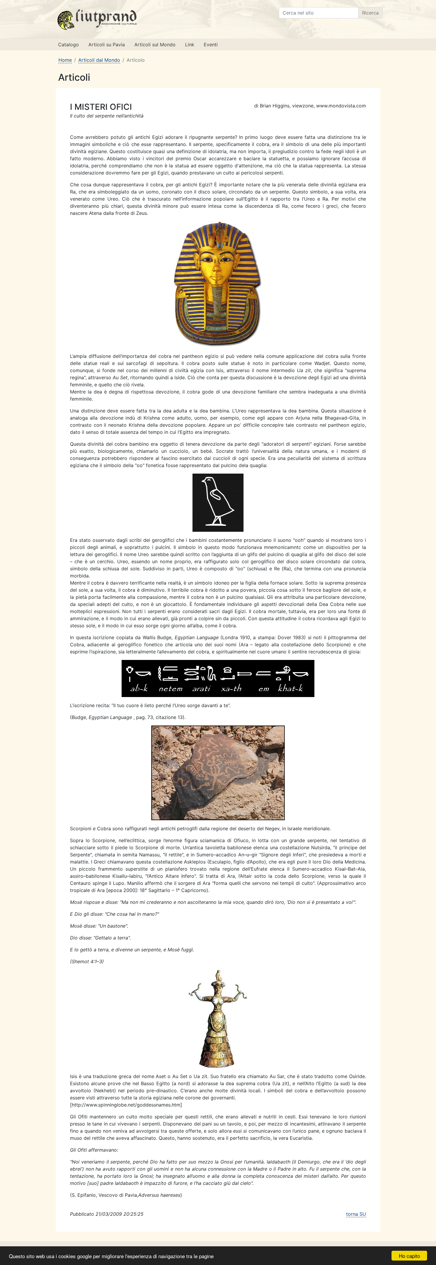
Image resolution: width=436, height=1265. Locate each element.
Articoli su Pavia (106, 44)
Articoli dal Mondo (99, 60)
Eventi (211, 44)
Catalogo (68, 44)
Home (65, 60)
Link (189, 44)
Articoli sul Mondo (155, 44)
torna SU (356, 1214)
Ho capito (409, 1255)
